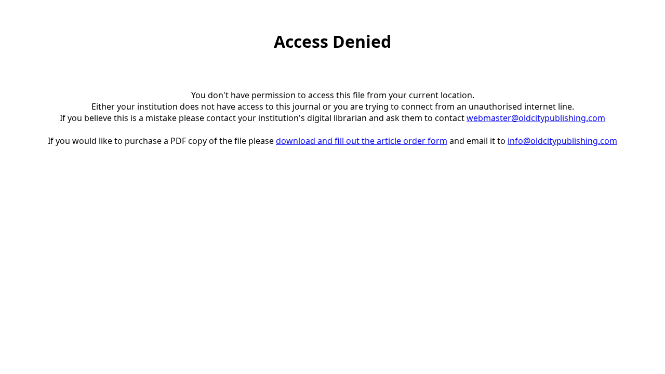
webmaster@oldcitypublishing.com (536, 118)
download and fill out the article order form (361, 140)
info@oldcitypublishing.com (562, 140)
